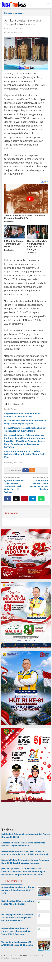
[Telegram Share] (32, 498)
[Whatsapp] (41, 498)
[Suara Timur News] (13, 4)
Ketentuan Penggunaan (11, 958)
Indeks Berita (35, 955)
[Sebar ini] (7, 498)
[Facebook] (25, 470)
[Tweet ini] (16, 498)
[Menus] (49, 4)
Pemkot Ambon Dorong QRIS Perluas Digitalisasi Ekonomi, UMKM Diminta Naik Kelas (24, 454)
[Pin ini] (24, 498)
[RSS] (32, 470)
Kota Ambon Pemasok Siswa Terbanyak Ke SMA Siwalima (39, 483)
